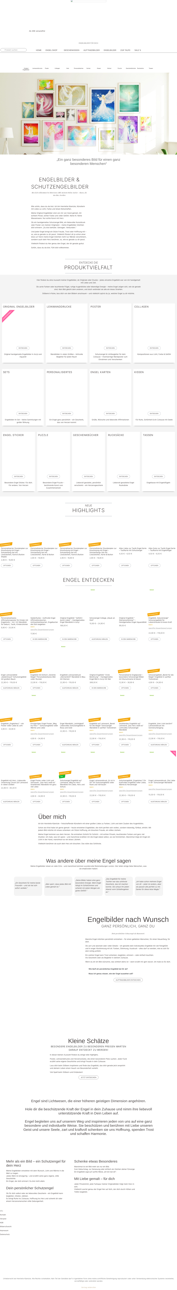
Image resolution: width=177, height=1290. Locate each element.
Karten (88, 68)
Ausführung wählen (100, 639)
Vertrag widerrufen (88, 1287)
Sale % (137, 50)
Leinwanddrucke (37, 68)
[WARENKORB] (173, 50)
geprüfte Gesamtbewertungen (42, 630)
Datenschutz (5, 1234)
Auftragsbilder (91, 50)
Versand (3, 1219)
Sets (67, 68)
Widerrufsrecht (5, 1226)
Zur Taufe (125, 50)
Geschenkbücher (131, 68)
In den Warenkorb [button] (40, 639)
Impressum (4, 1230)
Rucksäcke (140, 68)
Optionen (7, 565)
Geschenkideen (71, 50)
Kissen (99, 68)
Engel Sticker (13, 435)
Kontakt (3, 1215)
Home (38, 50)
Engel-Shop (51, 50)
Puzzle (120, 68)
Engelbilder (110, 50)
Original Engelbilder (26, 69)
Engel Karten (101, 372)
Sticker (109, 68)
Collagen (57, 68)
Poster (47, 68)
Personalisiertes (78, 68)
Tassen (151, 68)
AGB (1, 1223)
